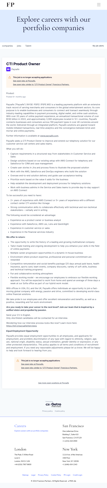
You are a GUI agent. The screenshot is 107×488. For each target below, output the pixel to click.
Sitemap (25, 475)
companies (7, 45)
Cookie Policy (56, 475)
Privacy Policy (43, 475)
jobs (19, 45)
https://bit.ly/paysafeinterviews (21, 326)
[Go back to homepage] (10, 5)
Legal (33, 475)
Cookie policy (60, 411)
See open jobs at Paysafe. (24, 81)
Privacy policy (47, 411)
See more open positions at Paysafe (53, 383)
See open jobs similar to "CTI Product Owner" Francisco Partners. (41, 84)
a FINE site (72, 481)
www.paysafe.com (49, 135)
